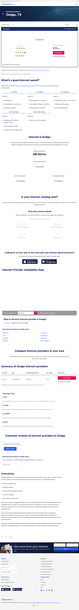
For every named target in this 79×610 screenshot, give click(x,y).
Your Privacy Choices (56, 602)
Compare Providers (5, 561)
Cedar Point (44, 332)
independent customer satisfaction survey (39, 70)
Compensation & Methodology (33, 602)
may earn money (5, 1)
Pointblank (5, 332)
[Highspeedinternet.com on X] (44, 591)
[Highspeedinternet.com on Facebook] (41, 591)
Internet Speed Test (5, 579)
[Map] (39, 293)
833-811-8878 (60, 56)
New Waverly (44, 335)
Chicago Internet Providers (46, 564)
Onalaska (5, 340)
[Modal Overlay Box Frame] (39, 547)
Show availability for (10, 313)
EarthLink (6, 29)
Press (42, 587)
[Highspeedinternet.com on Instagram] (46, 591)
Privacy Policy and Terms (45, 602)
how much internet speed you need (25, 85)
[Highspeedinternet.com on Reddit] (49, 591)
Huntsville (5, 338)
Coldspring (43, 338)
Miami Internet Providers (46, 571)
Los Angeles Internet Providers (47, 561)
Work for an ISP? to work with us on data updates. (16, 74)
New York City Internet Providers (47, 569)
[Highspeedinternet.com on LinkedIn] (52, 591)
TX (6, 537)
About (42, 579)
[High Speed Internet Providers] (8, 4)
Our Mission (43, 582)
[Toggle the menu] (76, 4)
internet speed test (46, 85)
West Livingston (45, 340)
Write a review (10, 448)
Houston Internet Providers (46, 566)
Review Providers (4, 564)
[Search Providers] (16, 567)
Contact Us (43, 585)
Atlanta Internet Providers (46, 574)
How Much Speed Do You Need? (7, 582)
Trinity (4, 335)
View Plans (57, 52)
